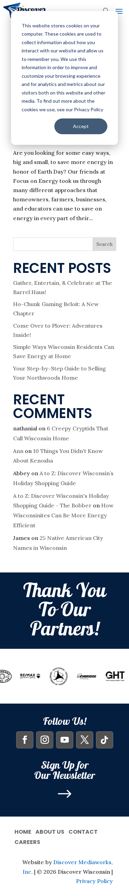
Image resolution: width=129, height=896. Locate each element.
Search (104, 244)
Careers (27, 841)
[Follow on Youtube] (64, 739)
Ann (18, 450)
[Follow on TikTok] (104, 739)
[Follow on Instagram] (44, 739)
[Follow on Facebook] (24, 739)
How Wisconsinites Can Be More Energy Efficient (63, 515)
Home (22, 831)
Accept (81, 126)
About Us (49, 831)
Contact (83, 831)
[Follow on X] (84, 739)
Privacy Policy (94, 881)
